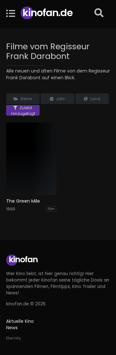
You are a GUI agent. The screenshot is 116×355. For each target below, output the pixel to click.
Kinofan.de (47, 13)
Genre (25, 98)
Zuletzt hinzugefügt (23, 110)
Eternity (13, 338)
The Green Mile (23, 201)
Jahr (60, 98)
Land (94, 98)
